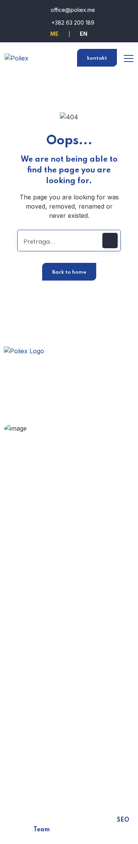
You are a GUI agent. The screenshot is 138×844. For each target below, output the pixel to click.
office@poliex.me (72, 10)
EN (83, 34)
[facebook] (11, 776)
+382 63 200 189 (72, 22)
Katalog (26, 568)
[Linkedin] (50, 776)
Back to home (69, 272)
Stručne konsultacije (64, 440)
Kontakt (26, 676)
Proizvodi (29, 538)
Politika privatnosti (41, 631)
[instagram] (30, 776)
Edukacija (29, 508)
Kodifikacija (31, 523)
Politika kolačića (38, 646)
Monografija (32, 553)
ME (54, 34)
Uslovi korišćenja (40, 661)
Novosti (26, 583)
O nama (26, 493)
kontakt (97, 58)
